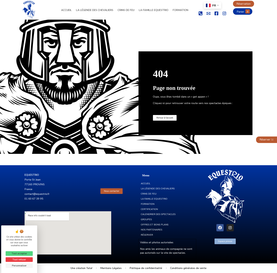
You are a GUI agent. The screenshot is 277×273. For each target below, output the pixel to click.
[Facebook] (220, 227)
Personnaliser (19, 265)
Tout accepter (19, 253)
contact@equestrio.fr (37, 194)
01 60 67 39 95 (34, 198)
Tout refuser (19, 259)
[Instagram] (230, 227)
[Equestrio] (31, 9)
